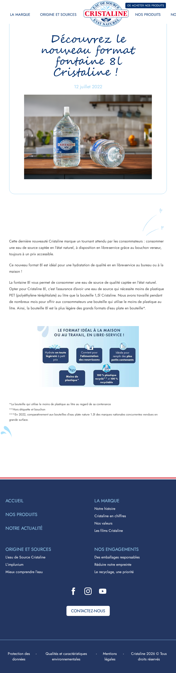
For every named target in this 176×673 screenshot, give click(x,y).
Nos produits (148, 14)
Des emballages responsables (117, 557)
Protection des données (19, 656)
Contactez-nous (88, 611)
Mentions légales (110, 656)
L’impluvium (14, 564)
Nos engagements (116, 549)
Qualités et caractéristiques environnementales (66, 656)
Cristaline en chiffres (110, 516)
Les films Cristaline (108, 530)
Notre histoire (104, 508)
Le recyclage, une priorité (114, 571)
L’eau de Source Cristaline (25, 557)
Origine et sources (58, 14)
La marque (20, 14)
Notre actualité (24, 528)
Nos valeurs (103, 523)
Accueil (14, 501)
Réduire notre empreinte (112, 564)
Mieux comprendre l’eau (24, 571)
